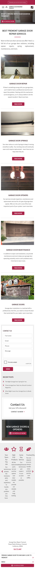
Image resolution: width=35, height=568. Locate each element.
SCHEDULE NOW (18, 433)
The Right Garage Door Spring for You (16, 381)
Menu (3, 562)
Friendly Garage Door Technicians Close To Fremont (16, 556)
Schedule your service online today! (17, 2)
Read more (18, 104)
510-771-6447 (17, 549)
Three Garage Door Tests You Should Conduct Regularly (18, 386)
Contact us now (17, 412)
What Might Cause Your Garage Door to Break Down (18, 392)
